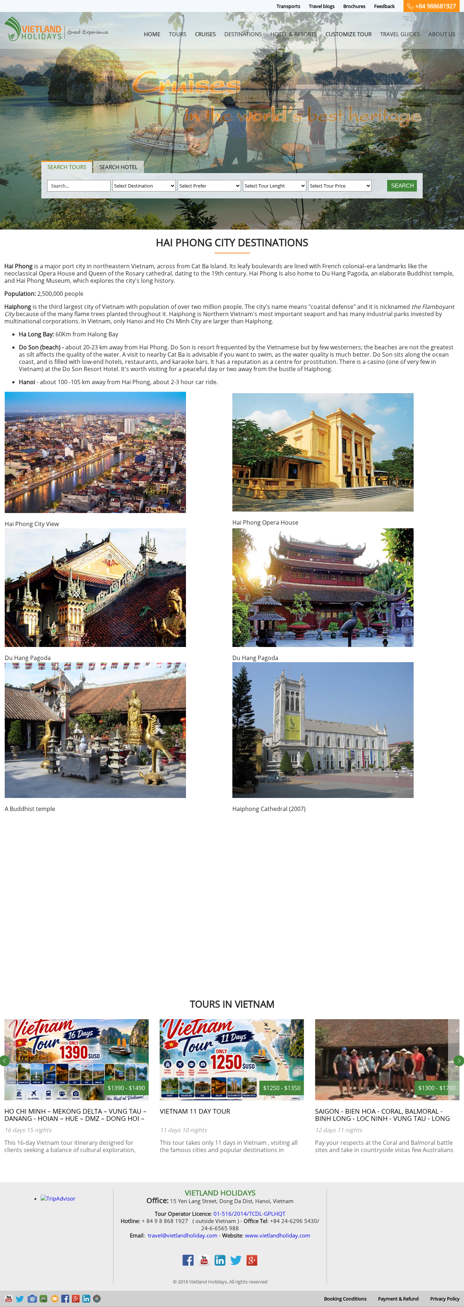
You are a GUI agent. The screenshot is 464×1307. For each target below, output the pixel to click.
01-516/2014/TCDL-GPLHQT (249, 1213)
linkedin (220, 1264)
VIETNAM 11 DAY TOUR (39, 1111)
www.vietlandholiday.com (277, 1235)
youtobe (204, 1264)
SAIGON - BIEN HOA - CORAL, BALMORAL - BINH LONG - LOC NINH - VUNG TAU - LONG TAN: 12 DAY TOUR (227, 1118)
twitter (236, 1264)
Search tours (66, 167)
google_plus (252, 1264)
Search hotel (118, 167)
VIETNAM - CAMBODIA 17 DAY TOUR (370, 1111)
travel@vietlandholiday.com (183, 1235)
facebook (188, 1264)
